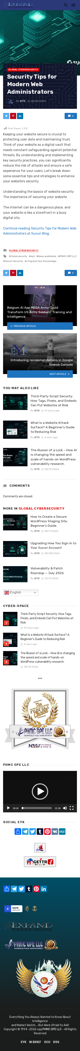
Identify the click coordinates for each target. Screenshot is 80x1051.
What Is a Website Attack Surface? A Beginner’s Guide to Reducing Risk (52, 427)
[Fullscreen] (72, 808)
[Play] (8, 808)
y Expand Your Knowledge (41, 261)
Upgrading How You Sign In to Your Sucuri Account (53, 545)
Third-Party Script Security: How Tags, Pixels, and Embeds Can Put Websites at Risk (54, 400)
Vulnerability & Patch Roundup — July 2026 (47, 570)
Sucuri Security (14, 261)
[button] (40, 791)
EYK (23, 1042)
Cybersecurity (19, 256)
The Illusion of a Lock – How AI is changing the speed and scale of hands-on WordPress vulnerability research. (54, 456)
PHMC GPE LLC (68, 256)
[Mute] (65, 808)
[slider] (37, 808)
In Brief (35, 1042)
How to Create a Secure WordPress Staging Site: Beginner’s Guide (49, 521)
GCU (47, 1042)
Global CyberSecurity (23, 70)
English (15, 592)
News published (47, 256)
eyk (33, 256)
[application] (40, 791)
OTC (22, 101)
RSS (56, 1042)
